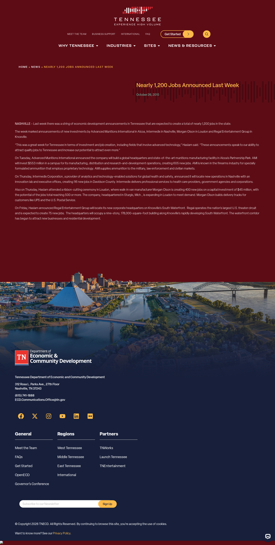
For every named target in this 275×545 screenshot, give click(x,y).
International (130, 34)
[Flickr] (90, 416)
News (35, 67)
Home (23, 67)
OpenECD (22, 475)
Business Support (103, 34)
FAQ (148, 34)
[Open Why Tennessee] (97, 45)
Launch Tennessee (113, 457)
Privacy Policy (61, 533)
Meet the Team (76, 34)
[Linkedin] (76, 416)
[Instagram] (49, 416)
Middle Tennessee (70, 457)
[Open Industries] (134, 45)
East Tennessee (69, 466)
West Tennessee (69, 448)
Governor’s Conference (32, 484)
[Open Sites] (159, 45)
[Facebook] (21, 416)
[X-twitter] (35, 416)
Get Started (23, 466)
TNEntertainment (113, 466)
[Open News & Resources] (214, 45)
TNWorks (106, 448)
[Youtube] (62, 416)
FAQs (19, 457)
